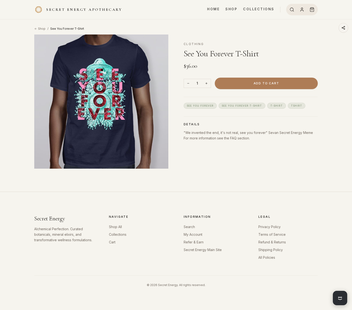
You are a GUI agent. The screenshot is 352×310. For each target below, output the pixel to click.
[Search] (292, 9)
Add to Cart (266, 83)
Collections (258, 9)
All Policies (266, 257)
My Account (193, 234)
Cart (112, 242)
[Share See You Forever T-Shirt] (343, 28)
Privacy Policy (269, 227)
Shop (231, 9)
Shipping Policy (270, 250)
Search (189, 227)
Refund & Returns (272, 242)
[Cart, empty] (312, 9)
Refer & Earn (194, 242)
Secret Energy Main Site (203, 250)
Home (213, 9)
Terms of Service (272, 234)
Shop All (115, 227)
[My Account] (302, 9)
